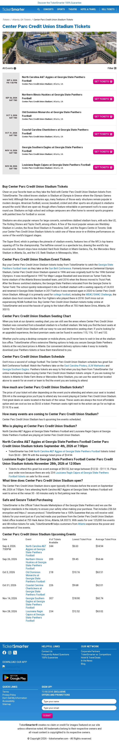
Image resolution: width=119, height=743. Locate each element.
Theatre (72, 9)
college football (62, 294)
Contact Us (47, 651)
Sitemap (6, 704)
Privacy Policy (9, 695)
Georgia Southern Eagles (15, 369)
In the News (86, 660)
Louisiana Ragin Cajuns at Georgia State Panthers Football (35, 616)
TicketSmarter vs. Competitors (96, 654)
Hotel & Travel (88, 9)
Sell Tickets (108, 9)
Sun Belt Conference (60, 268)
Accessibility (8, 701)
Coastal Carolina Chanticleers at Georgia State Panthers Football (35, 590)
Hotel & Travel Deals (90, 657)
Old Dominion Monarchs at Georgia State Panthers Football (35, 577)
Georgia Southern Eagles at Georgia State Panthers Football (35, 603)
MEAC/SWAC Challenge (99, 294)
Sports (61, 9)
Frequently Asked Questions (55, 654)
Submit (47, 715)
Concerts (48, 9)
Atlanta (82, 523)
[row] (59, 81)
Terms (5, 692)
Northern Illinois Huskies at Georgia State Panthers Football (36, 564)
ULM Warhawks (96, 365)
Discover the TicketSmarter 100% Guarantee (59, 3)
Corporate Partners (90, 651)
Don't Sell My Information (14, 698)
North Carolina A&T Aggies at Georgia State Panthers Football (67, 451)
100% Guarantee (50, 657)
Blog (83, 664)
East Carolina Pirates (75, 365)
